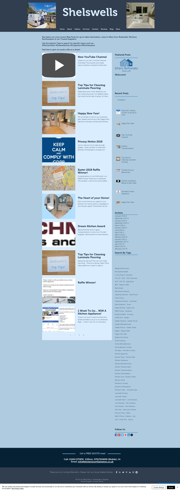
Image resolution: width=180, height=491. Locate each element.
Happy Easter (125, 331)
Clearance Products (121, 301)
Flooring (130, 314)
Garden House (132, 321)
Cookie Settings (159, 487)
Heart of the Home (121, 337)
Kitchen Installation (121, 360)
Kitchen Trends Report (122, 373)
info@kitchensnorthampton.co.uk (95, 461)
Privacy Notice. (98, 481)
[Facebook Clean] (117, 472)
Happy (117, 331)
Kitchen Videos (130, 377)
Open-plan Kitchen (129, 410)
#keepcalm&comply (122, 268)
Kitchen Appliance (121, 354)
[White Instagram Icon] (133, 472)
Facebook (128, 311)
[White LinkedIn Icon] (130, 472)
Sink (116, 419)
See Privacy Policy (18, 488)
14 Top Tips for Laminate (123, 275)
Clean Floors (133, 295)
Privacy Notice (120, 413)
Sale (134, 416)
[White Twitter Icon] (123, 472)
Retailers (128, 416)
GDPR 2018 (119, 317)
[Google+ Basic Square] (119, 435)
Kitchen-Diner (120, 380)
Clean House (119, 298)
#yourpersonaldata (121, 272)
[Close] (177, 487)
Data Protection (120, 304)
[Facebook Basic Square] (116, 435)
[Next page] (83, 335)
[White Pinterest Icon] (127, 472)
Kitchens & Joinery (121, 383)
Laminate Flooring (121, 393)
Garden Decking (120, 321)
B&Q (116, 285)
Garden (126, 317)
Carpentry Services (121, 295)
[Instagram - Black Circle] (132, 435)
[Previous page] (70, 335)
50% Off (122, 281)
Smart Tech (123, 419)
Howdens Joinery (129, 350)
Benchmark (119, 288)
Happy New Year (121, 334)
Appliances (130, 281)
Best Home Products (122, 291)
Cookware (133, 301)
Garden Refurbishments (123, 324)
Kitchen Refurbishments (123, 364)
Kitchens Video (120, 390)
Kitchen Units (119, 377)
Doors (129, 304)
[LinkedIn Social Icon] (128, 435)
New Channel (131, 403)
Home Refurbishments (123, 344)
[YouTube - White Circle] (137, 472)
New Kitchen (119, 406)
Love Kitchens (120, 403)
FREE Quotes (119, 311)
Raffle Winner (119, 416)
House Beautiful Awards (123, 347)
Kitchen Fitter (130, 357)
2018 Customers (131, 278)
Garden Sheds (131, 327)
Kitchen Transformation (123, 367)
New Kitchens (130, 406)
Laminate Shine (120, 400)
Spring (130, 419)
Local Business (132, 400)
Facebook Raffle (120, 314)
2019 (116, 281)
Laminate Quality (121, 396)
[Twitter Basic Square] (122, 435)
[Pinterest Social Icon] (125, 435)
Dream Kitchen (120, 308)
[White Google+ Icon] (120, 472)
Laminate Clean (132, 390)
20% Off (117, 278)
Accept (171, 487)
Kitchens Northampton (123, 387)
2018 (123, 278)
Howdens (118, 350)
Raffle (128, 413)
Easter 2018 (130, 308)
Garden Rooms (120, 327)
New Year (118, 410)
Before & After (124, 285)
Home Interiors (120, 341)
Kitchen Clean (120, 357)
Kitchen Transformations (123, 370)
